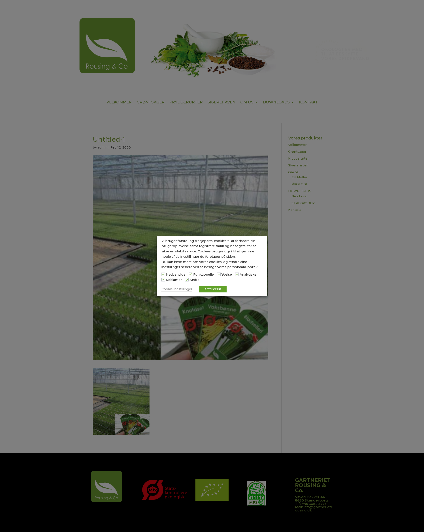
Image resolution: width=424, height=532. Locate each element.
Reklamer (174, 280)
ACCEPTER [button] (212, 289)
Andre (194, 280)
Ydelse (226, 275)
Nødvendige (176, 275)
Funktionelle (203, 275)
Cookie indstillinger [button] (176, 289)
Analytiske (248, 275)
